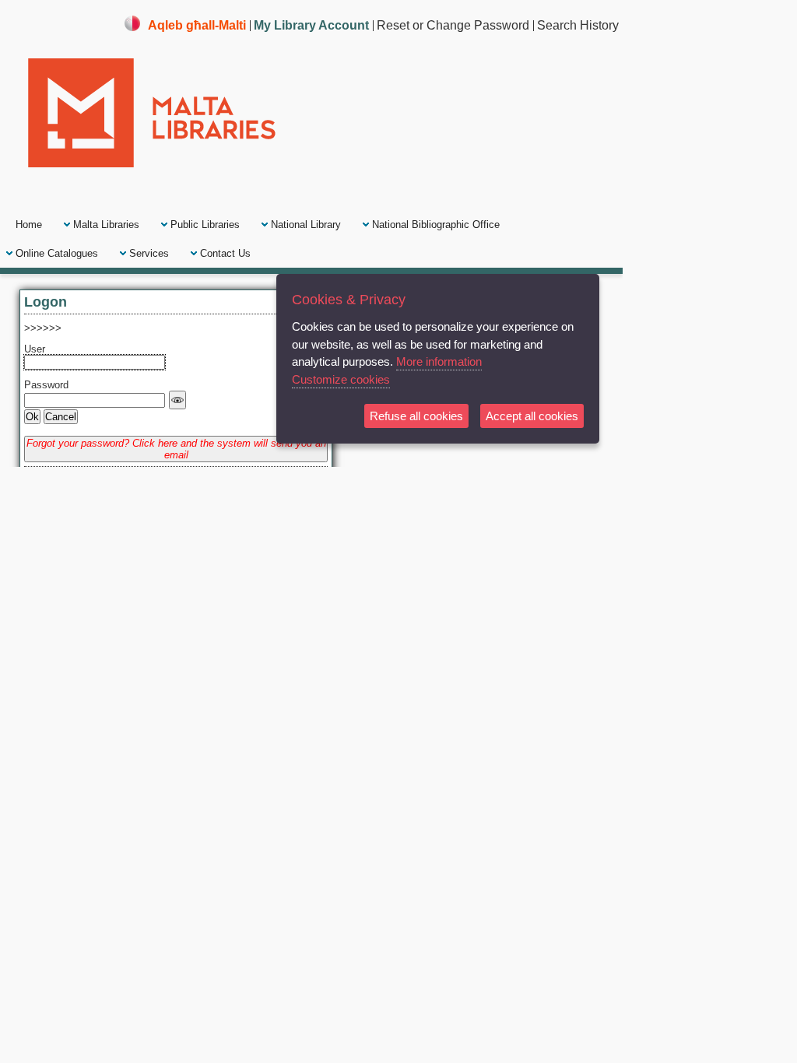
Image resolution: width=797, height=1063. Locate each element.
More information (439, 361)
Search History (578, 25)
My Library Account (311, 25)
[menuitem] (29, 224)
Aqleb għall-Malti (197, 25)
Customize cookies (341, 379)
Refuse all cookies (416, 416)
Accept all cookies (532, 416)
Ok (32, 417)
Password (46, 385)
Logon (45, 301)
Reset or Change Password (453, 25)
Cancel (60, 417)
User (34, 349)
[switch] (177, 400)
